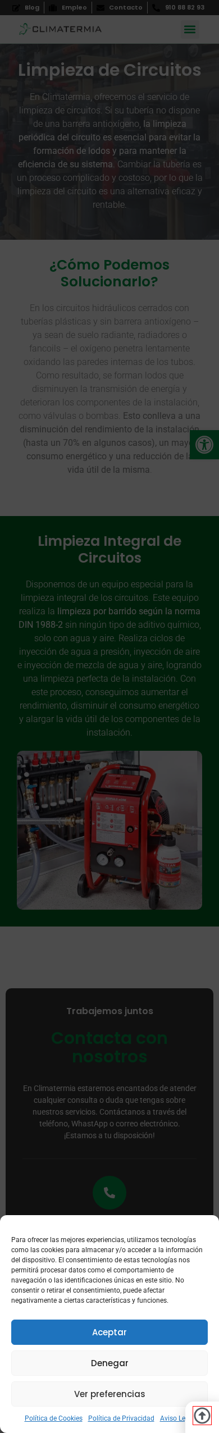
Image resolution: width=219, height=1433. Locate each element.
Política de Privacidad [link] (121, 1418)
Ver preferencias (109, 1394)
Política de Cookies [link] (54, 1418)
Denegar (110, 1363)
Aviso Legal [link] (177, 1418)
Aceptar (109, 1332)
